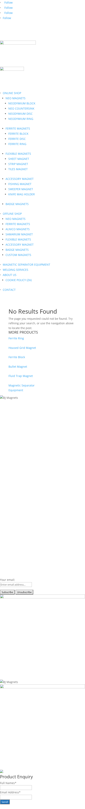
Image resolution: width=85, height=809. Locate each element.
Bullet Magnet (17, 366)
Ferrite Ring (16, 338)
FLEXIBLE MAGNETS (18, 154)
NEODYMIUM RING (20, 119)
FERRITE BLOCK (18, 133)
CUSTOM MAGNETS (18, 255)
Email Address (10, 792)
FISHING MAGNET (19, 184)
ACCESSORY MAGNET (20, 179)
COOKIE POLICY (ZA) (19, 280)
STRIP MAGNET (18, 164)
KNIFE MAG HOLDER (21, 194)
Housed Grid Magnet (22, 348)
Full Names (8, 783)
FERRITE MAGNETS (18, 128)
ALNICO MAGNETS (18, 229)
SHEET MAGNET (18, 159)
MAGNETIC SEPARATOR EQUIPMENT (26, 264)
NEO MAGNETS (16, 98)
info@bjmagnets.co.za (23, 32)
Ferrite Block (16, 357)
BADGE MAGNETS (17, 204)
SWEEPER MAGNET (20, 189)
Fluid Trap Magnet (20, 376)
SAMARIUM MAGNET (19, 234)
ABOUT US (9, 275)
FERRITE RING (17, 144)
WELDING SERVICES (15, 270)
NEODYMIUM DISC (20, 113)
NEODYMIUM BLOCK (21, 103)
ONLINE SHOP (12, 93)
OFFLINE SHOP (12, 214)
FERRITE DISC (17, 139)
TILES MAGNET (18, 169)
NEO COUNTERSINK (21, 108)
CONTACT (9, 290)
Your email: (7, 580)
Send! (5, 802)
